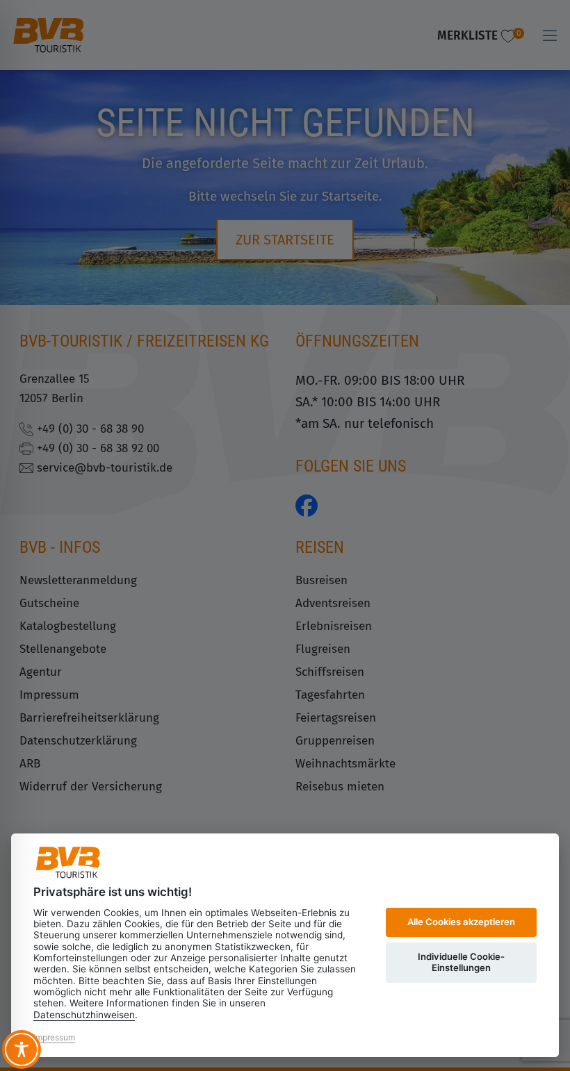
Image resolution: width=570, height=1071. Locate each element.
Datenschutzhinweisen (84, 1014)
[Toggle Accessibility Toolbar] (21, 1049)
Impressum (54, 1037)
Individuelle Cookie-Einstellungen (461, 962)
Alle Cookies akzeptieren (461, 921)
